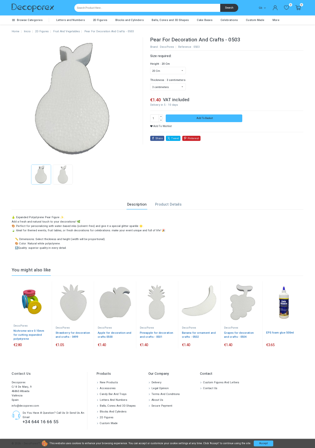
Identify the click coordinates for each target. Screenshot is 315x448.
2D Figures (100, 20)
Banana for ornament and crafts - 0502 (199, 335)
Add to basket (204, 118)
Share (159, 138)
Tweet (175, 138)
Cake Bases (204, 20)
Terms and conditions (165, 394)
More (276, 20)
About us (157, 400)
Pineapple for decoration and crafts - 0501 (156, 335)
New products (108, 382)
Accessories (107, 388)
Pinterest (193, 138)
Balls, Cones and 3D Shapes (170, 20)
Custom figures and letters (220, 382)
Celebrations (229, 20)
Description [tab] (137, 204)
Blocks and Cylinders (129, 20)
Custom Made (255, 20)
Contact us (21, 373)
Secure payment (161, 406)
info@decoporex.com (25, 406)
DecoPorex (167, 47)
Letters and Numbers (70, 20)
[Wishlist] (286, 7)
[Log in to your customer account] (275, 7)
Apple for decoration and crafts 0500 (114, 335)
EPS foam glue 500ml (280, 333)
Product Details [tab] (168, 204)
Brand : (154, 47)
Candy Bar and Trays (113, 394)
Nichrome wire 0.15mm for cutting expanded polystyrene (28, 335)
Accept (263, 443)
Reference (184, 47)
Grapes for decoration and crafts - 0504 (239, 335)
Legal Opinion (160, 388)
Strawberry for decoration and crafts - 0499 (73, 335)
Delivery (156, 382)
